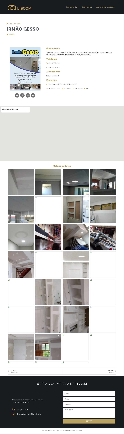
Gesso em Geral (15, 24)
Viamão (11, 34)
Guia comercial (71, 7)
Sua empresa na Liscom (105, 7)
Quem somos (87, 7)
